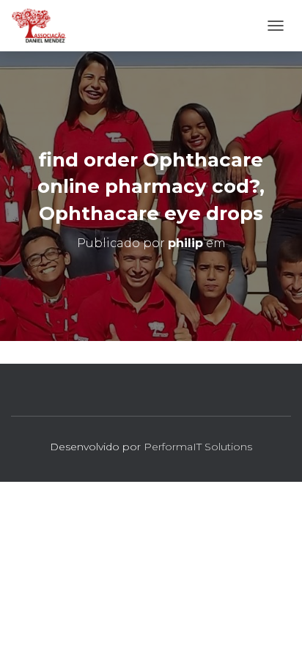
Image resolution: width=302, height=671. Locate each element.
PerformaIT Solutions (198, 446)
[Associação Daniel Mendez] (44, 25)
